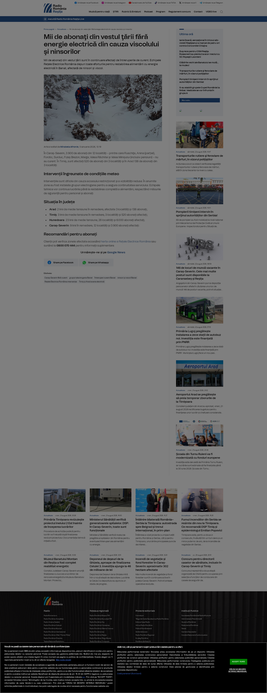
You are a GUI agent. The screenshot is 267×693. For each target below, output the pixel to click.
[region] (133, 667)
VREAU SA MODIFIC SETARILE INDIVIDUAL (237, 670)
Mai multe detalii (63, 660)
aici (83, 677)
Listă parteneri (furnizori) (129, 674)
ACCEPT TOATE (238, 662)
